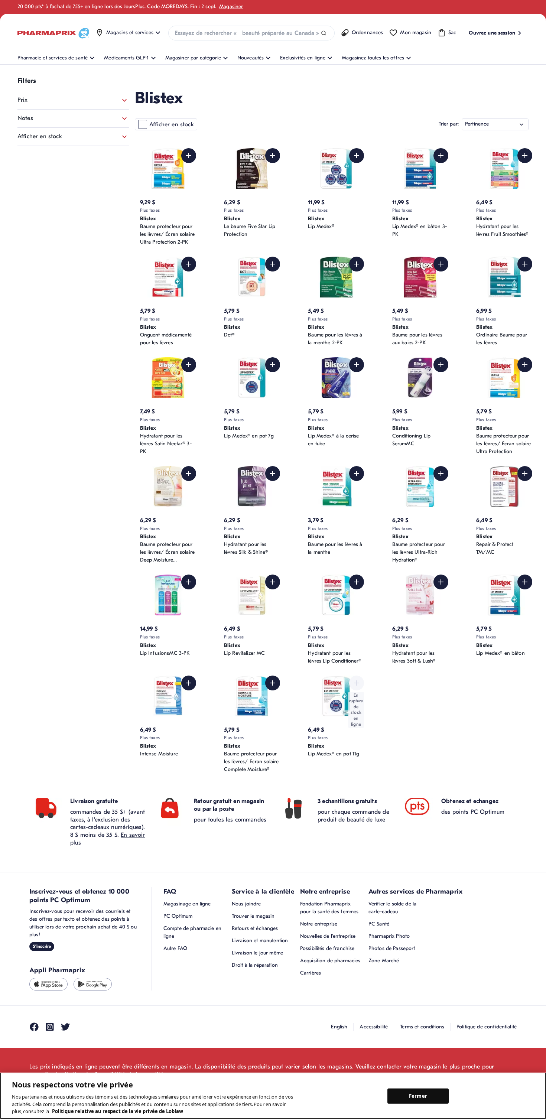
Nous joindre (246, 904)
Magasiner (231, 6)
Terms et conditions (422, 1027)
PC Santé (378, 924)
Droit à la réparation (255, 965)
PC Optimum (177, 916)
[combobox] (251, 33)
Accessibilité (374, 1027)
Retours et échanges (255, 928)
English (339, 1027)
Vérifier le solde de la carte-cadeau (392, 908)
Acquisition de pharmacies (330, 960)
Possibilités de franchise (327, 948)
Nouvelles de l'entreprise (328, 936)
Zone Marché (383, 960)
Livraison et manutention (260, 940)
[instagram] (50, 1027)
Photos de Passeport (391, 948)
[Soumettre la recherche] (323, 33)
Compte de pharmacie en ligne (192, 932)
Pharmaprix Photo (389, 936)
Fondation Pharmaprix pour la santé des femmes (329, 908)
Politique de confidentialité (486, 1027)
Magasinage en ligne (187, 904)
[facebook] (34, 1027)
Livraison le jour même (257, 953)
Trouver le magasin (253, 916)
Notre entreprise (318, 924)
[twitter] (65, 1027)
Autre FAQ (175, 948)
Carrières (310, 973)
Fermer (418, 1095)
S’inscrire (42, 946)
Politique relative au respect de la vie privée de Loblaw (117, 1111)
